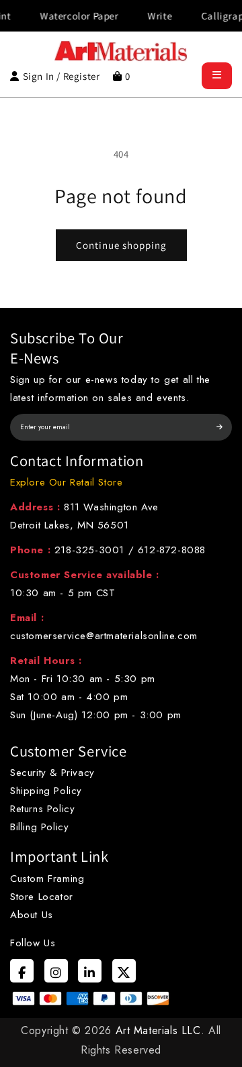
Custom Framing (47, 878)
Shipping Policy (46, 790)
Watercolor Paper (73, 15)
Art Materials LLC (158, 1030)
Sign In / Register (61, 76)
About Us (31, 914)
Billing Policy (39, 827)
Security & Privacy (52, 772)
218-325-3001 (89, 550)
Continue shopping (121, 245)
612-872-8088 (172, 550)
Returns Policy (42, 808)
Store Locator (41, 896)
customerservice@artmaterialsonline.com (104, 635)
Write (154, 15)
